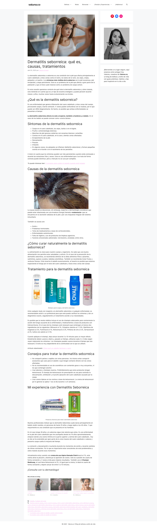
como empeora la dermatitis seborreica (40, 505)
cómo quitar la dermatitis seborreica (63, 505)
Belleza (66, 4)
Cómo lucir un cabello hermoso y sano (57, 348)
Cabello (32, 501)
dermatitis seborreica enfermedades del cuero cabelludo (70, 507)
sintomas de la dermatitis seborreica (52, 509)
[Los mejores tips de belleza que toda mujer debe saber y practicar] (83, 484)
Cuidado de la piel (40, 501)
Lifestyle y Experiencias (101, 4)
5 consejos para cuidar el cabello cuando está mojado (65, 163)
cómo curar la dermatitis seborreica (68, 503)
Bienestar (85, 4)
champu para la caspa (36, 503)
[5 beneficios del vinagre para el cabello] (38, 484)
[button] (126, 4)
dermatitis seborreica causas (43, 507)
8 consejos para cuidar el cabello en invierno (43, 515)
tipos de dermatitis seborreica (73, 509)
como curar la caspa (50, 503)
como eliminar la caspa (86, 503)
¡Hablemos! (119, 4)
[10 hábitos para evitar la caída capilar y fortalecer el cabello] (60, 484)
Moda (77, 4)
